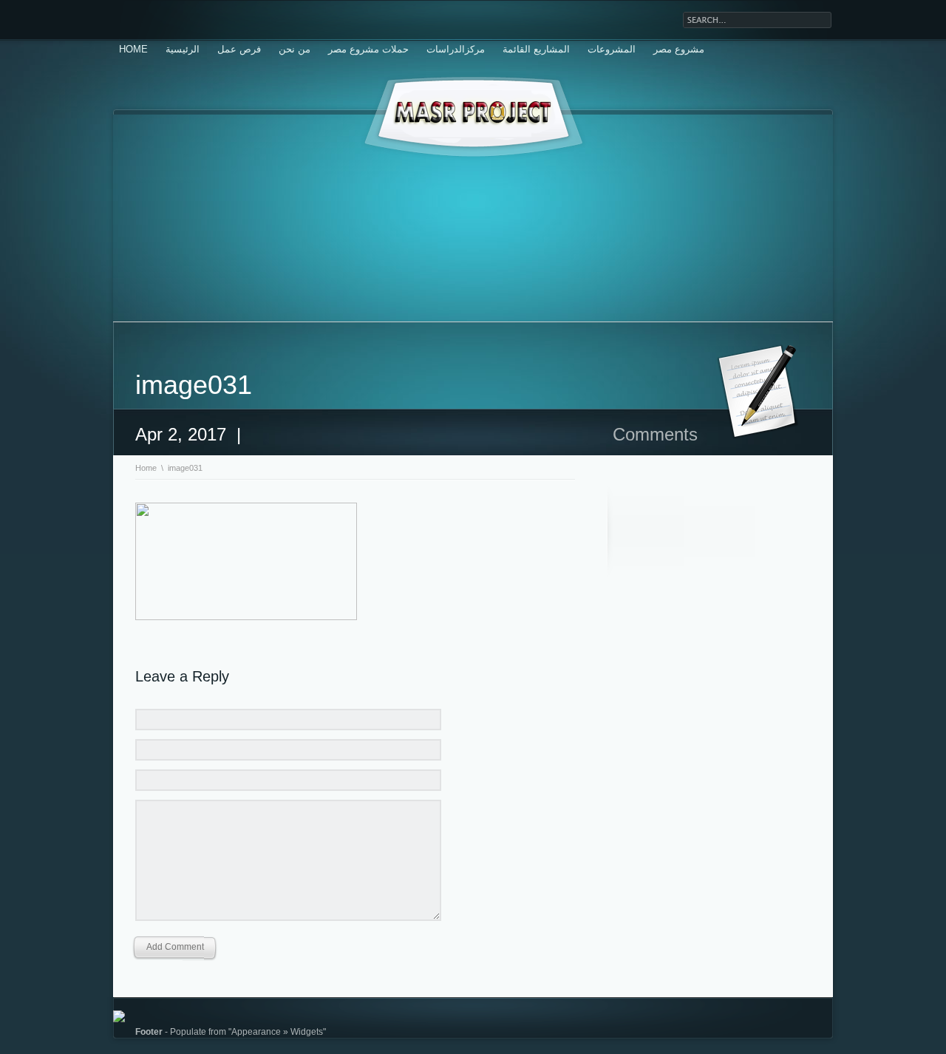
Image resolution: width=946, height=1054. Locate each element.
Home (133, 49)
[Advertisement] (473, 218)
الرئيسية (183, 49)
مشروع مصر (678, 49)
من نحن (294, 49)
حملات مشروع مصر (368, 49)
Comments (655, 434)
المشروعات (612, 49)
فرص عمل (239, 49)
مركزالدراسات (455, 49)
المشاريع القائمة (536, 49)
